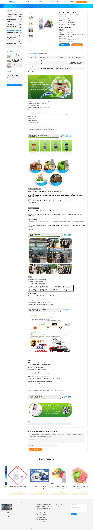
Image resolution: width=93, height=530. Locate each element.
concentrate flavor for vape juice (49, 423)
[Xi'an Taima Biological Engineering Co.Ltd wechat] (14, 81)
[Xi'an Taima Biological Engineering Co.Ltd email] (8, 81)
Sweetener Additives (14, 43)
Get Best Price (64, 44)
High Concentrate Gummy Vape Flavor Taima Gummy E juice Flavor (35, 488)
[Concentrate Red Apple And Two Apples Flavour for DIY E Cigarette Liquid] (9, 60)
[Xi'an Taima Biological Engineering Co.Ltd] (12, 2)
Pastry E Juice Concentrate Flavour (16, 65)
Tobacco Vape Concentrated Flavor (16, 55)
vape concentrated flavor (34, 423)
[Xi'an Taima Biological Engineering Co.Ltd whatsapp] (11, 81)
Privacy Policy (9, 516)
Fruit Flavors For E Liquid (14, 35)
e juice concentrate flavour (64, 423)
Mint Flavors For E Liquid (14, 32)
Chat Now (81, 1)
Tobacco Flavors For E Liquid (14, 38)
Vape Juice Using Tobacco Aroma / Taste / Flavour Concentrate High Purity (43, 512)
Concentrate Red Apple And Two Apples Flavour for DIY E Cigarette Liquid (17, 60)
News (7, 510)
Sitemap (7, 512)
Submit (35, 449)
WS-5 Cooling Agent (14, 19)
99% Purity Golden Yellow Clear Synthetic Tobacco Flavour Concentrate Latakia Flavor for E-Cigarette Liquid (44, 506)
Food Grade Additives (14, 41)
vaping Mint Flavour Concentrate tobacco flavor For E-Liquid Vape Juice (43, 519)
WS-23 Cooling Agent (14, 16)
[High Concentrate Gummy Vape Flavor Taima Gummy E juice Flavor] (35, 475)
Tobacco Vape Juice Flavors (14, 27)
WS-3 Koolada (14, 21)
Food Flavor (14, 46)
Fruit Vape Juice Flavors (14, 24)
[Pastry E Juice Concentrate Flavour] (9, 65)
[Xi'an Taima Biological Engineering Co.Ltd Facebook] (55, 511)
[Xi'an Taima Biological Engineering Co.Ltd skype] (17, 81)
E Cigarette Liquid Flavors (14, 30)
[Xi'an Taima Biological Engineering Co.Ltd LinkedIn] (57, 511)
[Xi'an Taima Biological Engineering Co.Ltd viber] (21, 81)
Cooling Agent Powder (14, 14)
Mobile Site (8, 514)
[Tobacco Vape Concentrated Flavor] (9, 56)
